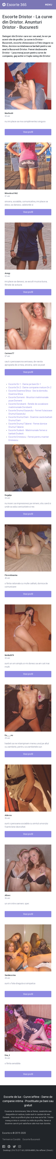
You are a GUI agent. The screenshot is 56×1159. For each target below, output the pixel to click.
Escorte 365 (16, 5)
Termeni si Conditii (11, 1139)
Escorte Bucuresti (31, 1139)
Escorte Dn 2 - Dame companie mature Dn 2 (30, 387)
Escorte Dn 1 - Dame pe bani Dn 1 (25, 384)
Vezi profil (28, 132)
